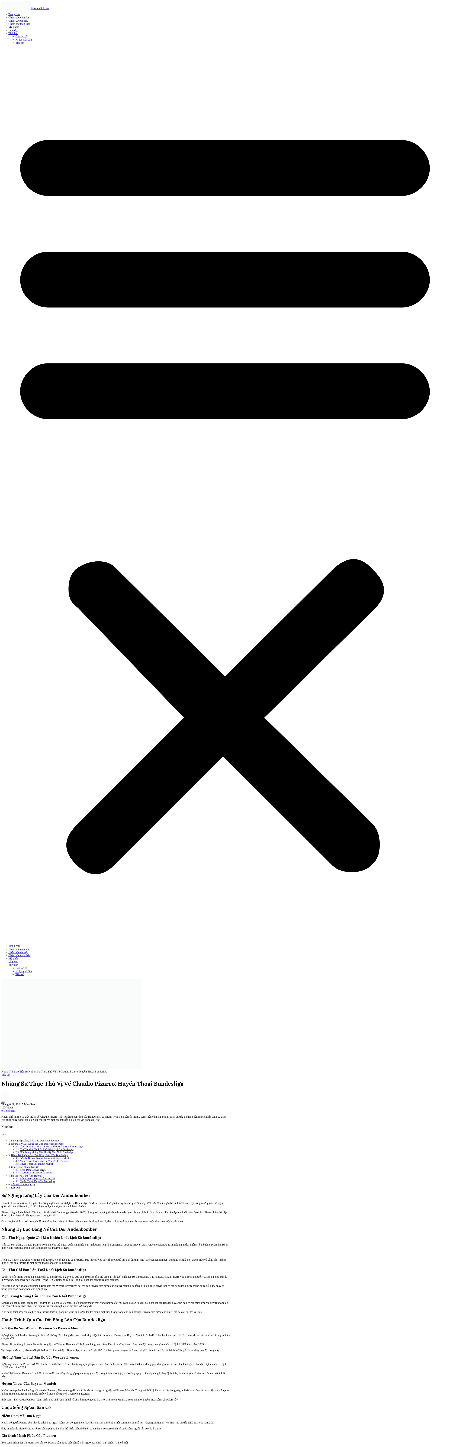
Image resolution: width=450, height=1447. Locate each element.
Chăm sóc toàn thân (19, 23)
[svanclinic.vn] (25, 8)
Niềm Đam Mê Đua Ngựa (33, 1169)
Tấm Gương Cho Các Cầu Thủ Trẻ (37, 1178)
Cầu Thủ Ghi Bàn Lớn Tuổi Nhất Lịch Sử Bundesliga (46, 1149)
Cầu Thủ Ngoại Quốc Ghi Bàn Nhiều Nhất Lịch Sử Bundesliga (51, 1146)
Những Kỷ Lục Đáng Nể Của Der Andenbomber (37, 1143)
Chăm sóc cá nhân (18, 17)
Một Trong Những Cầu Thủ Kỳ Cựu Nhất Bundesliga (46, 1152)
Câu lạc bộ (21, 36)
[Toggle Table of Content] (4, 1134)
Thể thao (13, 33)
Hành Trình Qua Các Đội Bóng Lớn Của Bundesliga (39, 1155)
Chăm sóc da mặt (18, 20)
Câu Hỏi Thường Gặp (23, 1184)
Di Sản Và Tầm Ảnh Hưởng (26, 1175)
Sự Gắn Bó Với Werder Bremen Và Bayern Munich (45, 1158)
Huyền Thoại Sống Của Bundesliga (37, 1181)
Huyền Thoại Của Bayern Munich (36, 1164)
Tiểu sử (19, 42)
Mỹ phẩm (13, 26)
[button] (225, 494)
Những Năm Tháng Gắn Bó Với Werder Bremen (44, 1161)
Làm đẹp (13, 30)
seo (3, 1101)
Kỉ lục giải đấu (23, 39)
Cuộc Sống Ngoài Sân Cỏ (25, 1166)
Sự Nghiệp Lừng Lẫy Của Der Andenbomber (35, 1140)
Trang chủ (14, 14)
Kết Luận (16, 1187)
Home (4, 1071)
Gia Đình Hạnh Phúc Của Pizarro (36, 1172)
